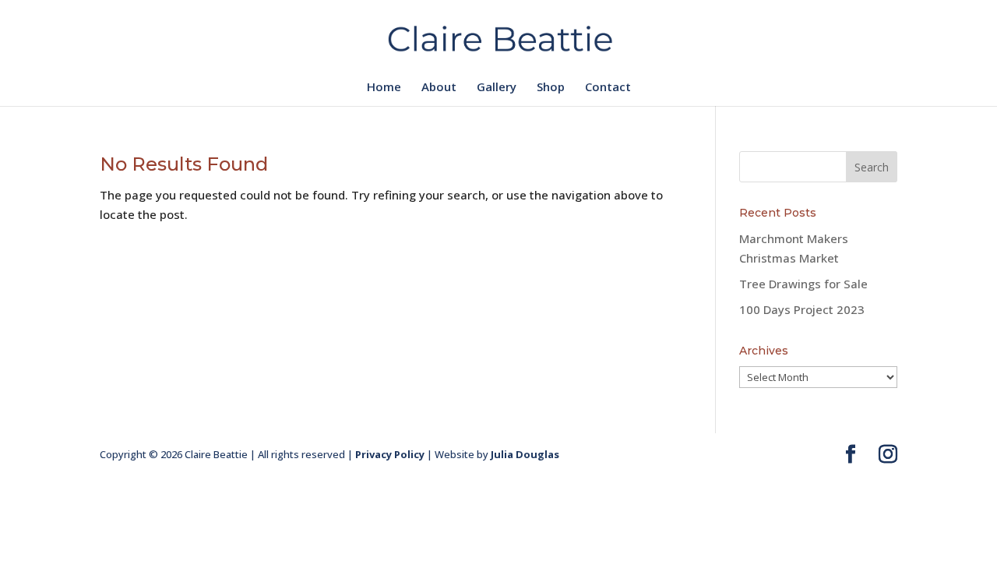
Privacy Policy (390, 454)
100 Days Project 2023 (802, 309)
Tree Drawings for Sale (803, 283)
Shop (551, 87)
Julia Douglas (525, 454)
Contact (608, 87)
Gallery (496, 87)
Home (384, 87)
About (438, 87)
